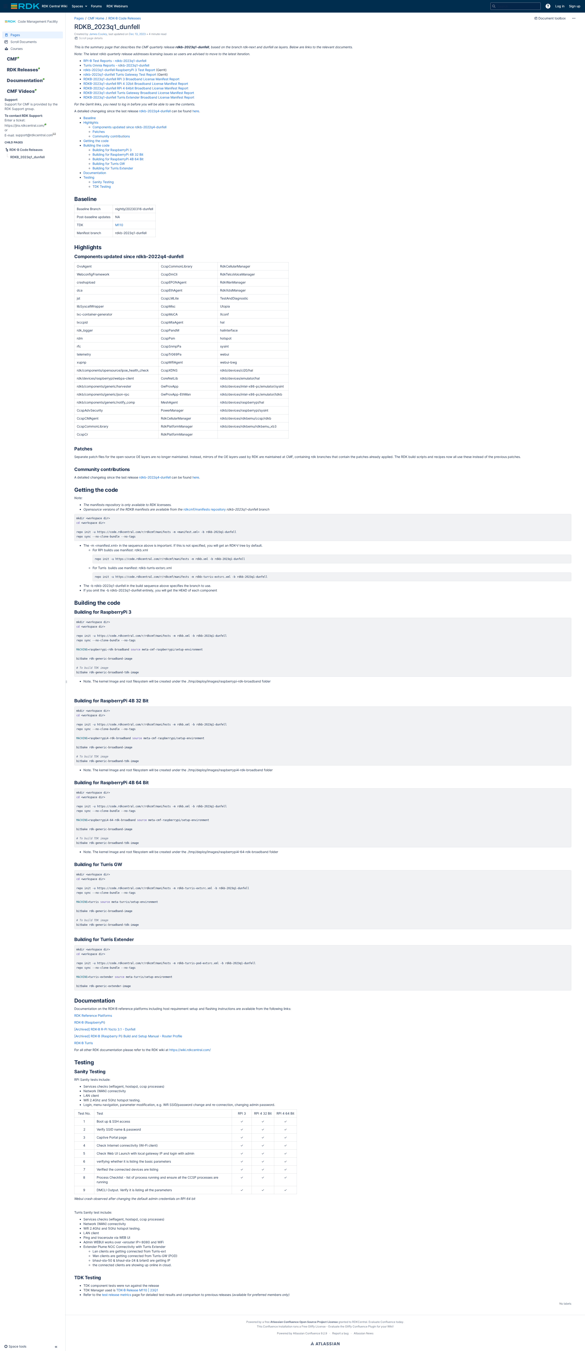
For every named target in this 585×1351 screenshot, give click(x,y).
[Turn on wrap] (558, 518)
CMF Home (96, 18)
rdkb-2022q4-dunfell (155, 111)
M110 (119, 225)
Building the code (96, 145)
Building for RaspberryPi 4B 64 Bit (118, 159)
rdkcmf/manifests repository (204, 509)
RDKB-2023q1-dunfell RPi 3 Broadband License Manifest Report (131, 79)
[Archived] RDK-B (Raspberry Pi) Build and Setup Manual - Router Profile (128, 1036)
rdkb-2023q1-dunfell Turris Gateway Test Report (119, 74)
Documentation (95, 173)
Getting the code (96, 141)
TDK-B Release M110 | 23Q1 (137, 1290)
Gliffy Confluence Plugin (360, 1326)
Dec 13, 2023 (137, 34)
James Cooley (98, 34)
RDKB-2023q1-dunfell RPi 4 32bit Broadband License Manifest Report (135, 84)
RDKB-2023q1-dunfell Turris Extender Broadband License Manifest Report (138, 97)
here (195, 111)
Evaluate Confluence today (386, 1322)
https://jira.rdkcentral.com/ (25, 125)
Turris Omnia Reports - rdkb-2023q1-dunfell (116, 65)
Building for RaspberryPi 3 (112, 150)
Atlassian (325, 1343)
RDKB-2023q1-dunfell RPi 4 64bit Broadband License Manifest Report (135, 88)
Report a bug (340, 1333)
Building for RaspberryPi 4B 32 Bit (118, 154)
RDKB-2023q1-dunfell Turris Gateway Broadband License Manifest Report (138, 93)
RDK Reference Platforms (93, 1015)
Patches (99, 132)
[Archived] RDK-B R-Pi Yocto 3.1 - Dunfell (104, 1029)
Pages (79, 18)
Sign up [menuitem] (574, 6)
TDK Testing (102, 186)
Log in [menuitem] (559, 6)
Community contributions (111, 136)
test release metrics (116, 1295)
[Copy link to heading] (98, 199)
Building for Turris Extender (113, 168)
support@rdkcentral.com (34, 135)
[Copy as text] (566, 518)
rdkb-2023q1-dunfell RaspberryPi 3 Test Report (119, 70)
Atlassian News (363, 1333)
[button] (5, 6)
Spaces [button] (77, 6)
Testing (88, 177)
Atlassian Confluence (306, 1333)
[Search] (494, 6)
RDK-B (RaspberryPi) (89, 1022)
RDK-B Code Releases (124, 18)
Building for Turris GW (109, 164)
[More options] (573, 18)
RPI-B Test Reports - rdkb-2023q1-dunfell (114, 61)
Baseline (89, 118)
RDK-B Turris (83, 1043)
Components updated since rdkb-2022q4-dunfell (130, 127)
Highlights (90, 122)
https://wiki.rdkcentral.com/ (190, 1050)
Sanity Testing (103, 182)
